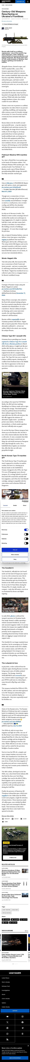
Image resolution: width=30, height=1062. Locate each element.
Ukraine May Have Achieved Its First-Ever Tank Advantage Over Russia (11, 896)
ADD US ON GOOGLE (15, 1058)
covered (18, 675)
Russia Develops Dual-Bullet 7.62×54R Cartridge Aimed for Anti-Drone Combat (11, 884)
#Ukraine (9, 183)
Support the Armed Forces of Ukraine (13, 846)
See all (26, 930)
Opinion (4, 1003)
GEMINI (6, 821)
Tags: (3, 906)
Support (15, 1010)
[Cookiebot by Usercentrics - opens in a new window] (22, 501)
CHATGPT (16, 818)
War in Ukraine (8, 5)
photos (12, 616)
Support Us (20, 1)
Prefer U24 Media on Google (11, 24)
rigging (4, 239)
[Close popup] (28, 1045)
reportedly (15, 319)
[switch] (26, 534)
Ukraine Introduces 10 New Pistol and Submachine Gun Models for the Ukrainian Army (11, 872)
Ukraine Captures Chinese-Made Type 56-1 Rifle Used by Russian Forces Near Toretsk (14, 392)
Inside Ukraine (6, 1007)
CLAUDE (24, 818)
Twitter (25, 919)
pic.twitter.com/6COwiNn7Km (12, 289)
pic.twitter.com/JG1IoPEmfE (11, 187)
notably (7, 200)
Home (3, 5)
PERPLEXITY (7, 818)
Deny (15, 559)
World (3, 994)
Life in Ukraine (6, 998)
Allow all (15, 549)
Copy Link (14, 922)
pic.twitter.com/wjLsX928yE (11, 721)
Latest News (5, 978)
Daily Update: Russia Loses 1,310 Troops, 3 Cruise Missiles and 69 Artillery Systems (13, 956)
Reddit (6, 922)
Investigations (6, 990)
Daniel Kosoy (8, 28)
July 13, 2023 (17, 726)
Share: (4, 916)
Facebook (7, 919)
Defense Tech (6, 986)
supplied (4, 795)
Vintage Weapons (6, 912)
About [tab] (24, 505)
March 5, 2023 (7, 191)
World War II (15, 909)
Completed (12, 857)
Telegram (16, 919)
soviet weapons (6, 909)
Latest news (6, 389)
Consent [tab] (5, 505)
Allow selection (15, 554)
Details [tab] (15, 505)
